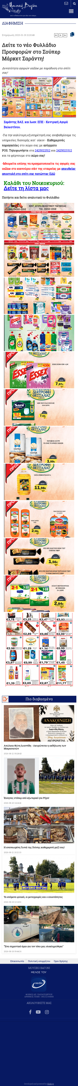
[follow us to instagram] (47, 1012)
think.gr (50, 1084)
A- (61, 35)
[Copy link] (72, 34)
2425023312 (64, 150)
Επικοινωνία (17, 961)
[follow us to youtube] (38, 1012)
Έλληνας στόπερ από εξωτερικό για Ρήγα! (26, 797)
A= (65, 35)
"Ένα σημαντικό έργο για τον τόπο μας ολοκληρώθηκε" (33, 946)
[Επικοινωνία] (66, 3)
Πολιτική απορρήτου (39, 961)
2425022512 (42, 150)
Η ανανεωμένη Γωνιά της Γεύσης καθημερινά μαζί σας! (34, 847)
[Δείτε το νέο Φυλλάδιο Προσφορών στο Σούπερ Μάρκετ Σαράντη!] (39, 221)
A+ (56, 35)
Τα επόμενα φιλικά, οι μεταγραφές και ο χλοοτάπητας (33, 896)
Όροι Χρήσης (61, 961)
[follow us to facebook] (30, 1012)
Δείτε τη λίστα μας (26, 188)
